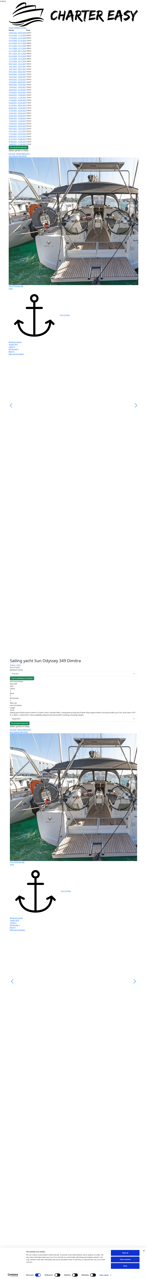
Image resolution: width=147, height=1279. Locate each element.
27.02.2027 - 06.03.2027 (17, 82)
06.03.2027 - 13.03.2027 (17, 85)
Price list (15, 674)
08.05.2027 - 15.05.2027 (17, 108)
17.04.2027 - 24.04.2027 (17, 100)
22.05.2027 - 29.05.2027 (17, 113)
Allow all (125, 1253)
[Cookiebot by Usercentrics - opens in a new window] (13, 1275)
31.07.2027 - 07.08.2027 (17, 139)
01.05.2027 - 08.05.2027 (17, 105)
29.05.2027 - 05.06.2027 (17, 116)
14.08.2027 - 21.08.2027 (17, 144)
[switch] (57, 1275)
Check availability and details (22, 678)
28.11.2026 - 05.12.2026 (17, 53)
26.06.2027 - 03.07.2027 (17, 126)
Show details (104, 1275)
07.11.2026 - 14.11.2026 (17, 46)
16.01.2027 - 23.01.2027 (17, 66)
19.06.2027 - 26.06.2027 (17, 123)
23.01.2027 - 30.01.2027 (17, 69)
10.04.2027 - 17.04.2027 (17, 98)
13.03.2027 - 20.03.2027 (17, 87)
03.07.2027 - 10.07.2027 (17, 129)
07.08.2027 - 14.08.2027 (17, 142)
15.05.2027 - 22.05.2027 (17, 110)
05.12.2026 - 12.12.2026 (17, 56)
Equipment (16, 719)
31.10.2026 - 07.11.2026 (17, 43)
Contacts (23, 28)
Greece (12, 665)
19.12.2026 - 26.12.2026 (17, 61)
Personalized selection (18, 147)
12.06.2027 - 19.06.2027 (17, 121)
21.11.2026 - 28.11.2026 (17, 51)
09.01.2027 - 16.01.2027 (17, 64)
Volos (18, 665)
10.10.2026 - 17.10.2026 (17, 35)
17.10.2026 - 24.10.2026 (17, 38)
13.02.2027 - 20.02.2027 (17, 77)
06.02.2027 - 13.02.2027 (17, 74)
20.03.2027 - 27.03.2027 (17, 90)
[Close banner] (144, 1250)
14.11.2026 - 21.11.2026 (17, 48)
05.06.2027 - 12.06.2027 (17, 118)
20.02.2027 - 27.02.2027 (17, 79)
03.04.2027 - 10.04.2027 (17, 95)
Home (11, 28)
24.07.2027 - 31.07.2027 (17, 136)
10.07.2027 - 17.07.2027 (17, 131)
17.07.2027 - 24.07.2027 (17, 134)
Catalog (17, 28)
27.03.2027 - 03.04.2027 (17, 92)
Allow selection (125, 1259)
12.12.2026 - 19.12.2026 (17, 59)
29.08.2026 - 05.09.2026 (17, 33)
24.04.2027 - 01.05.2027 (17, 103)
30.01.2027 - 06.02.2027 (17, 72)
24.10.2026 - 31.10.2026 (17, 40)
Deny (125, 1266)
